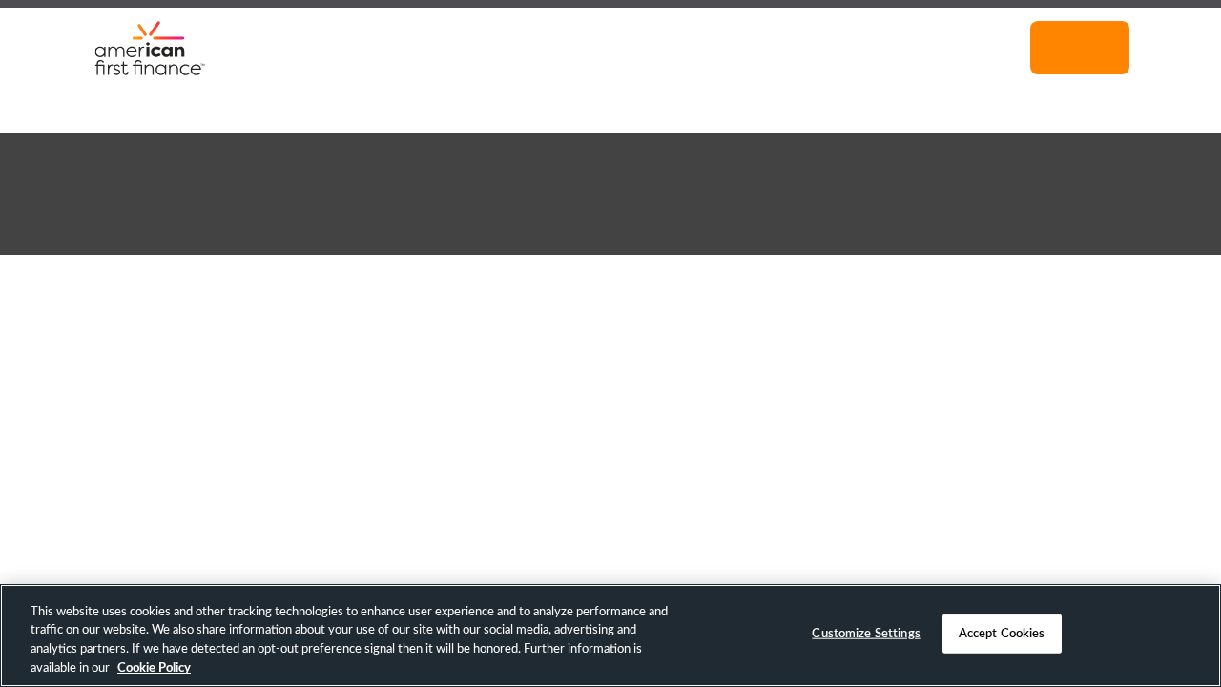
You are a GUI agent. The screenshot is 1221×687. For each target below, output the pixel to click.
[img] (149, 47)
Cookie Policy (154, 667)
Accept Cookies (1002, 634)
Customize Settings (866, 634)
